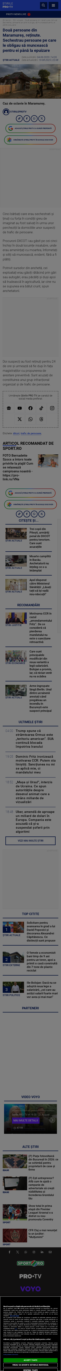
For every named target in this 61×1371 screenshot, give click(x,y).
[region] (30, 1333)
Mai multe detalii (14, 1315)
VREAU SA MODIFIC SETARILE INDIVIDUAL (30, 1365)
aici (16, 1328)
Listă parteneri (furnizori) (10, 1354)
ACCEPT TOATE (30, 1360)
